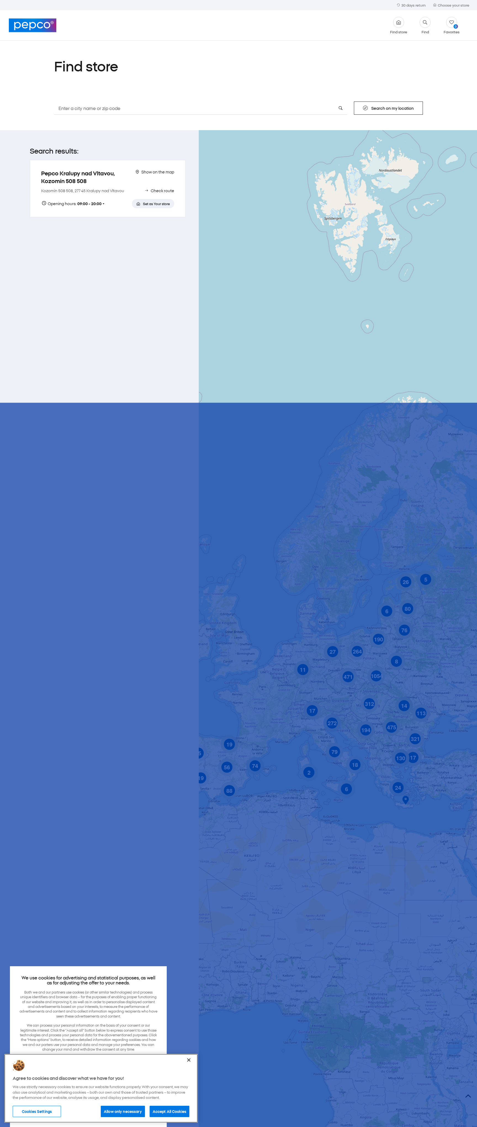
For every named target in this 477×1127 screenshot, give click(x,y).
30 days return (413, 4)
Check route (162, 190)
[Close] (189, 1060)
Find (425, 31)
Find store (398, 31)
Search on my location (392, 108)
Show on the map (157, 172)
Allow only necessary (123, 1111)
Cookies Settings (37, 1111)
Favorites (452, 29)
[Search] (340, 108)
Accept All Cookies (169, 1111)
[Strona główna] (32, 25)
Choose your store (453, 4)
